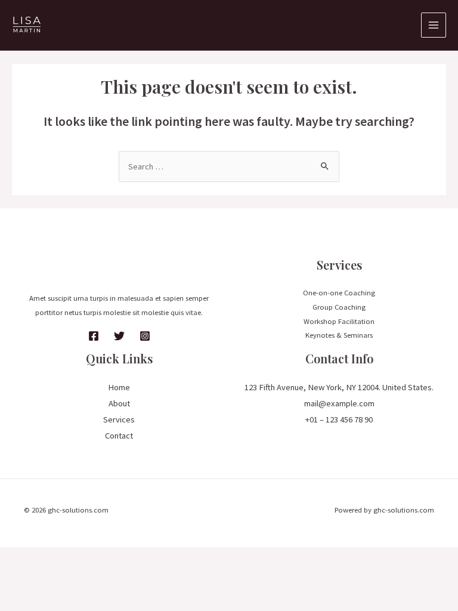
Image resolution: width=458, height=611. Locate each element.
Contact (119, 435)
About (119, 403)
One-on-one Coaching (339, 292)
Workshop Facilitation (339, 321)
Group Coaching (339, 306)
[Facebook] (93, 336)
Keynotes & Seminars (339, 335)
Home (119, 387)
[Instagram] (145, 336)
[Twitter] (119, 336)
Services (119, 419)
